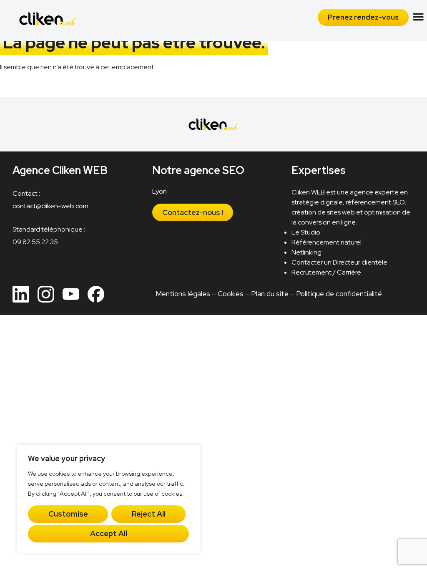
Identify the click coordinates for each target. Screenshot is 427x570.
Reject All (149, 514)
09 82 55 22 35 (35, 241)
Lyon (159, 191)
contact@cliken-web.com (50, 206)
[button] (418, 16)
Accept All (108, 533)
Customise (68, 514)
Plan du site (270, 293)
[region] (108, 499)
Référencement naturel (326, 242)
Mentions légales (183, 293)
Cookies (231, 293)
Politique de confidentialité (339, 293)
